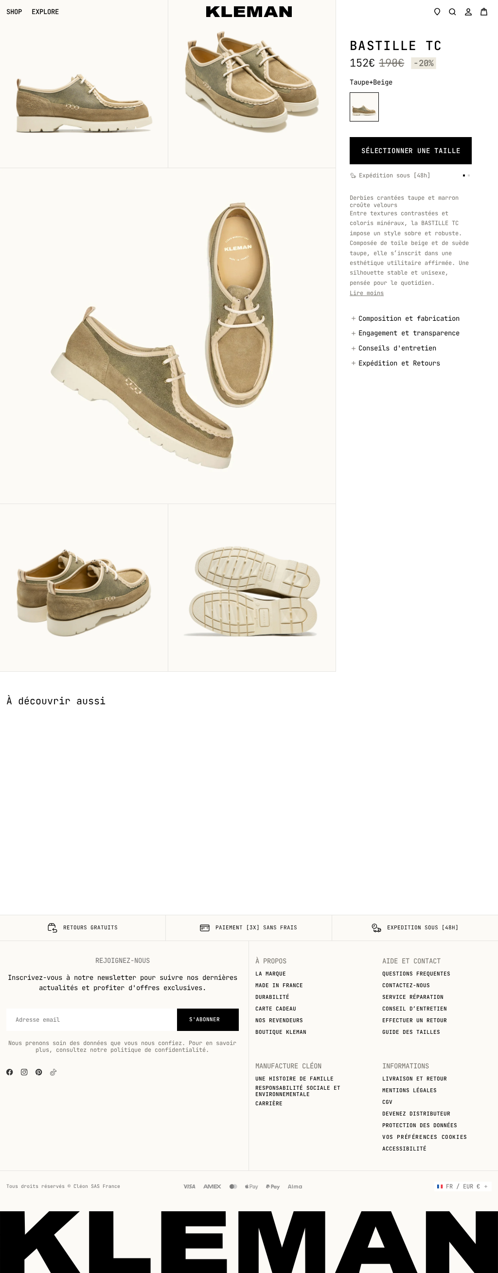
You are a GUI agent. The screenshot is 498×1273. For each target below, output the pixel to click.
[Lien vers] (53, 1072)
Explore (45, 12)
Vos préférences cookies (424, 1136)
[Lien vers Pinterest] (39, 1072)
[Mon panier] (484, 11)
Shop (14, 12)
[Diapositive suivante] (483, 714)
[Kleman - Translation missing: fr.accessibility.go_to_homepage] (249, 11)
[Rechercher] (453, 11)
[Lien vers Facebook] (9, 1072)
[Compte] (468, 11)
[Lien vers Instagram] (24, 1072)
